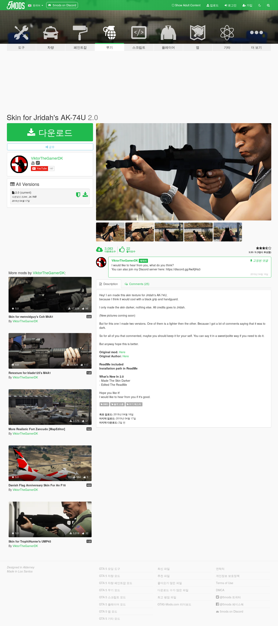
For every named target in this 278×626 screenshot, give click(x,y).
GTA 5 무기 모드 (109, 590)
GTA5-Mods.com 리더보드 (174, 604)
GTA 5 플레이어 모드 (112, 604)
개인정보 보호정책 (228, 576)
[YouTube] (33, 163)
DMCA (220, 590)
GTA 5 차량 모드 (109, 576)
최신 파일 (164, 569)
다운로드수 (110, 251)
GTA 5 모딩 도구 (109, 569)
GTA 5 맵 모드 (108, 611)
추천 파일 (164, 576)
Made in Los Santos (20, 571)
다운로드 (54, 132)
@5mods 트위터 (230, 597)
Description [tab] (110, 284)
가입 (249, 5)
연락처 (220, 569)
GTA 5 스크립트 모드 (112, 597)
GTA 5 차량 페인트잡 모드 (115, 583)
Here (122, 352)
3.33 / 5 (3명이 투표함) (260, 252)
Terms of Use (224, 583)
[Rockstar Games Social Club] (38, 163)
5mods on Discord (231, 611)
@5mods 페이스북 (231, 604)
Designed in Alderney (20, 567)
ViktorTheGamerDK (47, 158)
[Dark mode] (259, 5)
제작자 (143, 260)
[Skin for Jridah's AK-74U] (183, 171)
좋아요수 (130, 251)
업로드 (214, 5)
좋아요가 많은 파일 (170, 583)
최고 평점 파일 (167, 597)
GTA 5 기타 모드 (109, 618)
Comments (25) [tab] (138, 284)
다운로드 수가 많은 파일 (173, 590)
